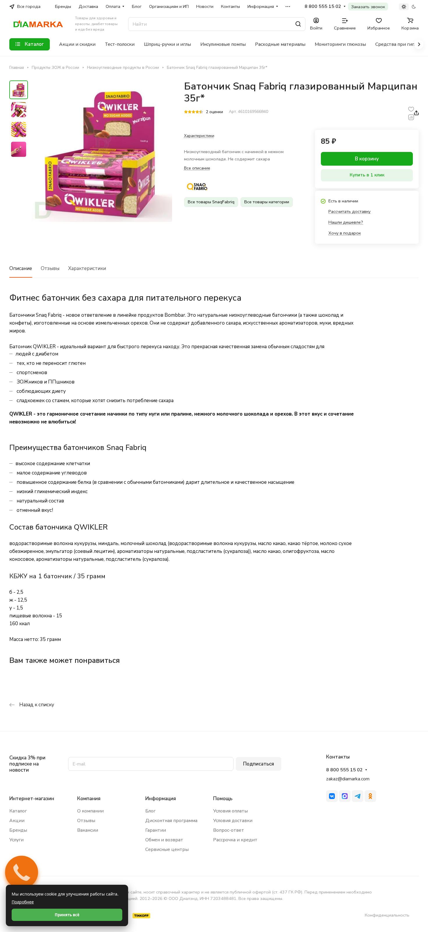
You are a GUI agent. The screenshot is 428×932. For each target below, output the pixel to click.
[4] (197, 112)
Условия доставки (232, 820)
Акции (16, 820)
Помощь (222, 798)
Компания (88, 798)
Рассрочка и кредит (235, 840)
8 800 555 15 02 (323, 6)
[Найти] (298, 24)
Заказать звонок (368, 7)
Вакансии (87, 830)
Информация (160, 798)
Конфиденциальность (387, 915)
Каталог (18, 811)
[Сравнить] (411, 117)
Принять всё (67, 914)
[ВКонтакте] (332, 796)
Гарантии (155, 830)
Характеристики (87, 268)
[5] (201, 112)
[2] (190, 112)
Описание (20, 268)
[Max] (345, 796)
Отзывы (50, 268)
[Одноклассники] (370, 796)
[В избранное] (411, 109)
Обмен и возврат (164, 840)
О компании (90, 811)
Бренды (18, 830)
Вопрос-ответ (228, 830)
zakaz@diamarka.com (347, 779)
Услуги (16, 840)
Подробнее (23, 902)
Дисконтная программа (171, 820)
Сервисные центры (167, 849)
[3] (193, 112)
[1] (186, 112)
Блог (150, 811)
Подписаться (258, 764)
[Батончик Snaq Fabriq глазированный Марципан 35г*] (101, 151)
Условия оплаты (230, 811)
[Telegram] (357, 796)
